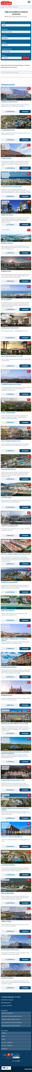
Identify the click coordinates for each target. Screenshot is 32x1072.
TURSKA (4, 1033)
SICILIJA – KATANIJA (7, 1042)
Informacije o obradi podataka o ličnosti (12, 1016)
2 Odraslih (6, 57)
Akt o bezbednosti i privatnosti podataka (12, 1022)
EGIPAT (3, 1036)
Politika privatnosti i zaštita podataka (11, 1025)
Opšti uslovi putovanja (7, 1013)
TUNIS (3, 1039)
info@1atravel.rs (20, 3)
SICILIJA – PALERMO (7, 1045)
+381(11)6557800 (20, 1)
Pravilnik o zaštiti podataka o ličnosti (11, 1019)
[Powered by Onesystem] (28, 1069)
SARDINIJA (4, 1048)
